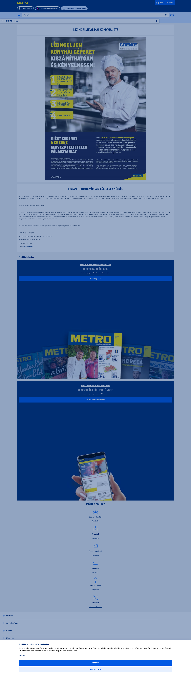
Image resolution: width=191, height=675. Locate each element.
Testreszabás (95, 670)
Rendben (95, 663)
